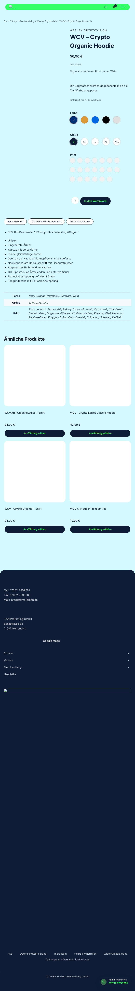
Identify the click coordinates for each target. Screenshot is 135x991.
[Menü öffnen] (123, 7)
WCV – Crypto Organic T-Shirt (23, 508)
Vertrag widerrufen (85, 953)
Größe (74, 134)
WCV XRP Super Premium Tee (88, 508)
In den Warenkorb (95, 201)
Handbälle (10, 674)
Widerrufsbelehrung (115, 953)
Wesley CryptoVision (88, 30)
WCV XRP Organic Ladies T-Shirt (25, 412)
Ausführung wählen (34, 433)
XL (40, 302)
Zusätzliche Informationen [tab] (46, 221)
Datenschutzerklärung (33, 953)
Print (73, 154)
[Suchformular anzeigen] (105, 7)
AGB (10, 953)
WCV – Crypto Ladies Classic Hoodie (92, 412)
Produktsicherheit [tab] (80, 221)
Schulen (9, 653)
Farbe (73, 112)
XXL (45, 302)
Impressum (60, 953)
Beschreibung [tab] (15, 221)
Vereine (8, 660)
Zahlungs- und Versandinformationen (67, 959)
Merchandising (13, 667)
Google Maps (51, 640)
